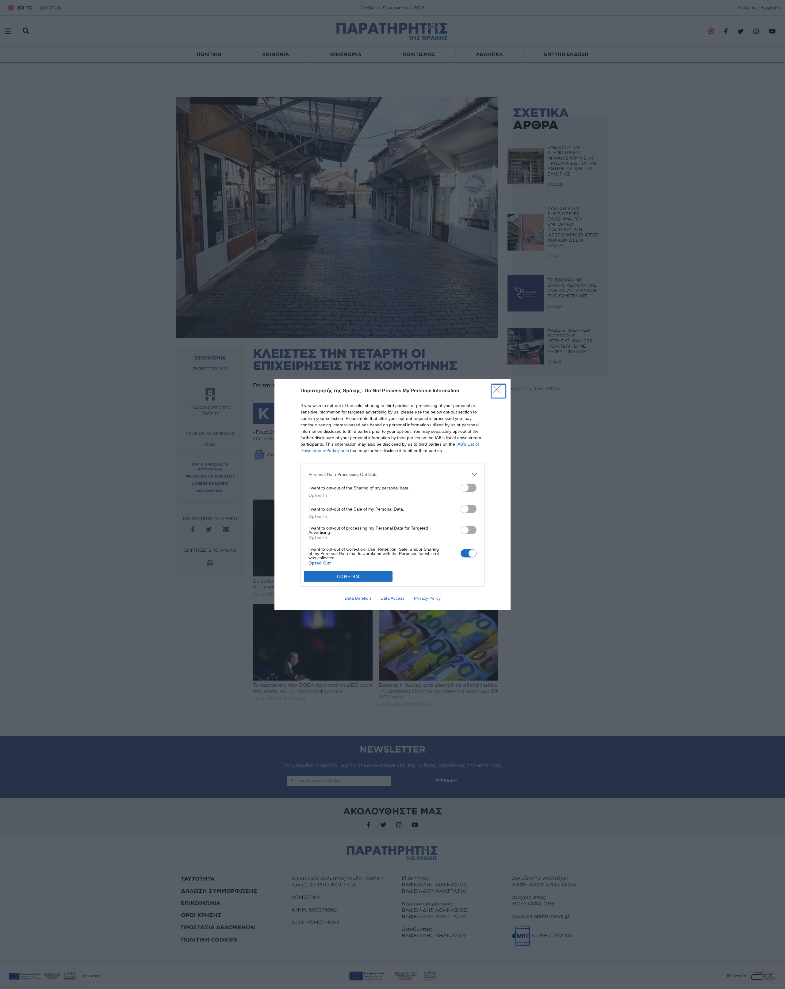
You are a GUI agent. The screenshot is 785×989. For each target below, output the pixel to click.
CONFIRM (348, 576)
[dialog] (392, 494)
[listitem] (392, 474)
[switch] (469, 488)
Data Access (392, 598)
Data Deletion (358, 598)
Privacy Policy (427, 598)
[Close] (498, 391)
